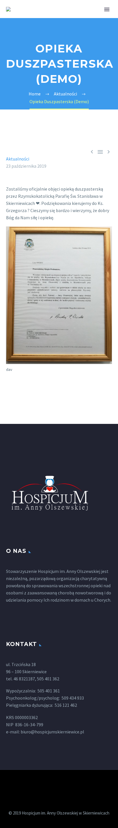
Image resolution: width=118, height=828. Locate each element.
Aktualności (17, 159)
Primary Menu (107, 9)
